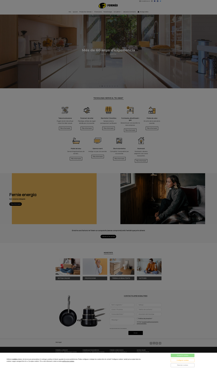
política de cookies (68, 361)
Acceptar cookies (182, 355)
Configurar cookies (183, 360)
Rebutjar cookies (182, 365)
